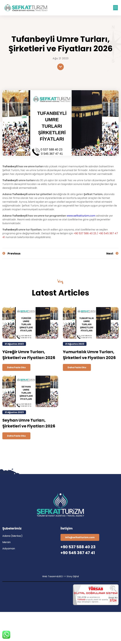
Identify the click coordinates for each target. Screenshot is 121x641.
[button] (115, 7)
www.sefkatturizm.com (81, 216)
